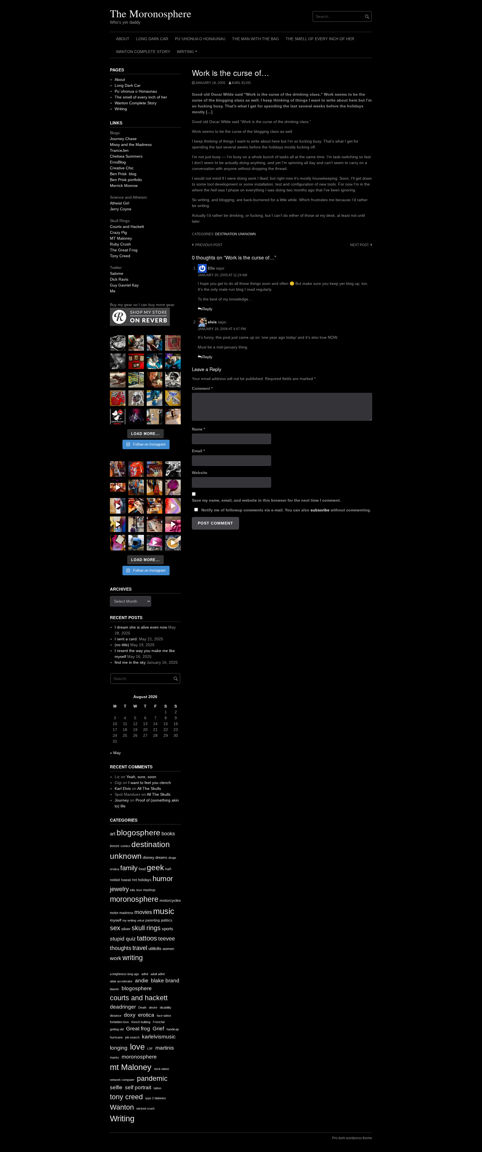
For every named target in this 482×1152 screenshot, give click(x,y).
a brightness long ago (124, 974)
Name (198, 429)
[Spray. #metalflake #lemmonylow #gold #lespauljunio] (118, 524)
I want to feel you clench (149, 782)
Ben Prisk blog (123, 174)
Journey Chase (123, 138)
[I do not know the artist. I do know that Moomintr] (118, 416)
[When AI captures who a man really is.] (173, 380)
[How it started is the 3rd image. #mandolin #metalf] (136, 524)
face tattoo (164, 1015)
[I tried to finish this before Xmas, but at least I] (118, 506)
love (139, 890)
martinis (164, 1048)
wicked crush (145, 1108)
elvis (212, 322)
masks (114, 1057)
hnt (134, 880)
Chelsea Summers (126, 156)
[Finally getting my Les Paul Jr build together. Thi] (154, 506)
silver (126, 929)
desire (153, 1007)
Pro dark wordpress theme (352, 1138)
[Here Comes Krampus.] (173, 506)
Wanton (122, 1107)
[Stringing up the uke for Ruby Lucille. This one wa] (118, 542)
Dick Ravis (119, 279)
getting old (117, 1029)
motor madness (121, 913)
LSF (150, 1048)
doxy (130, 1015)
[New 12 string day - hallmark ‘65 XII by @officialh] (136, 487)
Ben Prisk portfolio (126, 179)
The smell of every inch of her (320, 39)
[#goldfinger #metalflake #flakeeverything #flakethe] (173, 542)
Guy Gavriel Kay (124, 285)
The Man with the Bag (255, 39)
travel (139, 947)
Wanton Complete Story (143, 51)
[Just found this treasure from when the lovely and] (173, 398)
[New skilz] (136, 506)
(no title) (122, 645)
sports (167, 928)
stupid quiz (123, 939)
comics (125, 846)
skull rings (146, 928)
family (129, 868)
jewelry (119, 889)
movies (143, 912)
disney (148, 857)
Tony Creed (120, 256)
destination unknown (235, 234)
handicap (173, 1029)
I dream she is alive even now (141, 627)
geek (155, 867)
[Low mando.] (173, 469)
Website (199, 472)
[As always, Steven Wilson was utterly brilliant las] (136, 416)
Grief (158, 1028)
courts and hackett (139, 998)
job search (132, 1037)
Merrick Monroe (124, 185)
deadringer (123, 1007)
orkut (140, 920)
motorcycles (170, 900)
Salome (116, 273)
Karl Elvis (241, 83)
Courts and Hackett (127, 226)
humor (163, 878)
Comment (202, 388)
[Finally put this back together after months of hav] (154, 487)
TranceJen (119, 150)
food (142, 869)
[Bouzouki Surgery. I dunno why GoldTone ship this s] (154, 469)
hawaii (126, 880)
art (112, 833)
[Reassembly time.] (154, 524)
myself (115, 920)
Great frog (138, 1028)
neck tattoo (161, 1069)
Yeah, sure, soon (141, 777)
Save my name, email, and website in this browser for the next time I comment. (266, 500)
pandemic (152, 1078)
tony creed (126, 1097)
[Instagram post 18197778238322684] (173, 361)
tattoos (147, 938)
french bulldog (140, 1022)
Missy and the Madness (131, 144)
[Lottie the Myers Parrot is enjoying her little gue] (173, 343)
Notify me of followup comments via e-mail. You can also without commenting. (285, 510)
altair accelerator (121, 981)
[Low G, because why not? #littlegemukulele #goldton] (173, 487)
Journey (122, 800)
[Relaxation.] (118, 361)
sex (115, 928)
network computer (122, 1079)
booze (114, 846)
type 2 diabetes (155, 1098)
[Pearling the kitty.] (173, 524)
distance (115, 1015)
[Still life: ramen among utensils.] (118, 343)
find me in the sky (130, 662)
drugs (172, 857)
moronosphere (134, 899)
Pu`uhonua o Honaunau (200, 39)
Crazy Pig (118, 232)
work (115, 958)
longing (118, 1048)
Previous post (208, 245)
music (163, 911)
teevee (166, 938)
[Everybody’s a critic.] (154, 343)
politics (166, 920)
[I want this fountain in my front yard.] (118, 380)
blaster (114, 989)
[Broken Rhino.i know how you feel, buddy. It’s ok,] (154, 398)
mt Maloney (130, 1067)
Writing (188, 53)
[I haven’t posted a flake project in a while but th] (136, 542)
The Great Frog (124, 250)
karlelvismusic (159, 1037)
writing (132, 957)
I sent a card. (126, 639)
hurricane (116, 1037)
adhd (144, 974)
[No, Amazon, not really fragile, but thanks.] (136, 469)
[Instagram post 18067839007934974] (154, 542)
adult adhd (158, 974)
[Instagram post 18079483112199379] (118, 487)
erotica (114, 869)
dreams (161, 857)
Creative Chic (122, 168)
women (168, 949)
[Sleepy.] (136, 343)
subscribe (319, 510)
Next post (359, 245)
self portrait (138, 1087)
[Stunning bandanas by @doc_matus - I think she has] (118, 398)
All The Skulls (149, 788)
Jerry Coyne (120, 209)
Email (198, 451)
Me (112, 291)
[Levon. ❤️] (154, 380)
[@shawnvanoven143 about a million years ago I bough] (136, 361)
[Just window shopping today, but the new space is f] (136, 380)
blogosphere (138, 832)
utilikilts (155, 948)
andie (141, 980)
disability (165, 1007)
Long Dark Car (152, 39)
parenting (152, 920)
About (122, 39)
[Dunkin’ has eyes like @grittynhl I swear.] (136, 398)
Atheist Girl (119, 203)
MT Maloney (121, 238)
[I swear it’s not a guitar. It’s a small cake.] (154, 416)
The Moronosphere (150, 13)
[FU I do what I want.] (173, 416)
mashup (149, 890)
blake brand (165, 980)
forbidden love (119, 1022)
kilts (132, 890)
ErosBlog (118, 162)
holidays (144, 880)
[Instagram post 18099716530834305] (154, 361)
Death (142, 1007)
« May (115, 753)
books (168, 833)
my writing (129, 920)
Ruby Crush (120, 244)
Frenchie (159, 1022)
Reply (207, 309)
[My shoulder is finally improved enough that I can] (118, 469)
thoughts (120, 948)
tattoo (157, 1088)
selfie (116, 1087)
